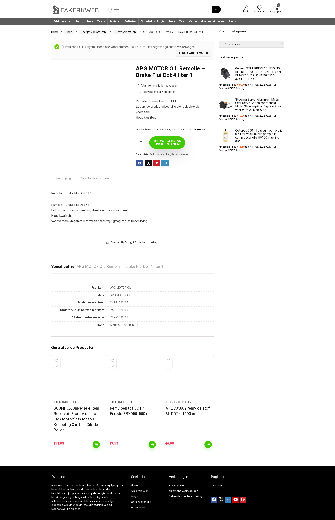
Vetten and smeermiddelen (206, 21)
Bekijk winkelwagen (193, 53)
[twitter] (221, 500)
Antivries (130, 21)
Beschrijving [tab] (63, 178)
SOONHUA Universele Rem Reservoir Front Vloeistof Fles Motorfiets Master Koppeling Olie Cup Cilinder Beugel (76, 419)
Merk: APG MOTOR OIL (124, 325)
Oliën (113, 21)
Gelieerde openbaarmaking (185, 496)
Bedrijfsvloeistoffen (88, 21)
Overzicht (216, 485)
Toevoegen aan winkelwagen (167, 142)
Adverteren (138, 507)
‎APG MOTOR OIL (120, 287)
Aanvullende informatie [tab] (94, 178)
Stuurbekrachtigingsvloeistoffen (162, 21)
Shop (69, 32)
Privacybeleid (177, 485)
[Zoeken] (216, 9)
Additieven (60, 21)
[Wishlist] (259, 8)
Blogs (232, 21)
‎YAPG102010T (119, 302)
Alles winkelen (140, 490)
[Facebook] (214, 500)
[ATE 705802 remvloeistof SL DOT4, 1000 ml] (188, 379)
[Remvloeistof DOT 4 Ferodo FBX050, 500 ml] (132, 379)
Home (55, 32)
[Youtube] (235, 500)
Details (190, 129)
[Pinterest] (243, 500)
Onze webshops (141, 501)
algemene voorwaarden (183, 490)
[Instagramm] (228, 500)
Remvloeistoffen (125, 32)
